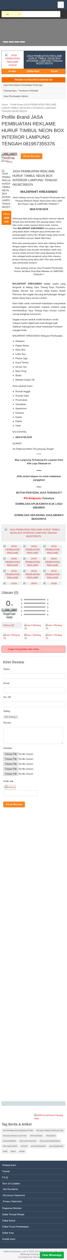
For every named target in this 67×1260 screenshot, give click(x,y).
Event (54, 71)
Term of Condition (11, 1183)
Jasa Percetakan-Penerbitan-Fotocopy (23, 85)
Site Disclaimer (10, 1189)
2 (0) (32, 636)
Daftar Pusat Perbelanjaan (15, 1226)
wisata (22, 1151)
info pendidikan (9, 1141)
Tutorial (6, 1171)
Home (5, 104)
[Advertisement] (33, 955)
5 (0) (32, 627)
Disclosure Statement (14, 1195)
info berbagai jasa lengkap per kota (18, 1130)
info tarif (24, 1146)
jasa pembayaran (38, 1146)
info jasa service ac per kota (14, 1136)
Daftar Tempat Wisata (13, 1214)
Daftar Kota (8, 1232)
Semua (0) (8, 625)
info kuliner (50, 1136)
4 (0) (53, 627)
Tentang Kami (9, 1165)
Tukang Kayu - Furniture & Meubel (20, 90)
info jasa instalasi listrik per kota (49, 1130)
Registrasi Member (12, 1208)
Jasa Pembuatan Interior (15, 96)
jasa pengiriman (56, 1146)
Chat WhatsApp (52, 1255)
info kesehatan (36, 1136)
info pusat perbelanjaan (50, 1141)
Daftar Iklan (33, 71)
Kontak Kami (8, 1239)
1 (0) (53, 636)
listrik (5, 1151)
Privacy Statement (12, 1201)
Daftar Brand (8, 1220)
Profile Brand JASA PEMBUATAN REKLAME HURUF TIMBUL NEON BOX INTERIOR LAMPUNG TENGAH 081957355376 (29, 108)
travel (13, 1151)
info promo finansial (28, 1141)
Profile (12, 71)
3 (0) (11, 636)
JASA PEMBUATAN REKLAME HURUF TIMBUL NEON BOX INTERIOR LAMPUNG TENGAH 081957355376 (44, 60)
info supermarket (10, 1146)
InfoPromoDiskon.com (14, 1251)
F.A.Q (5, 1177)
